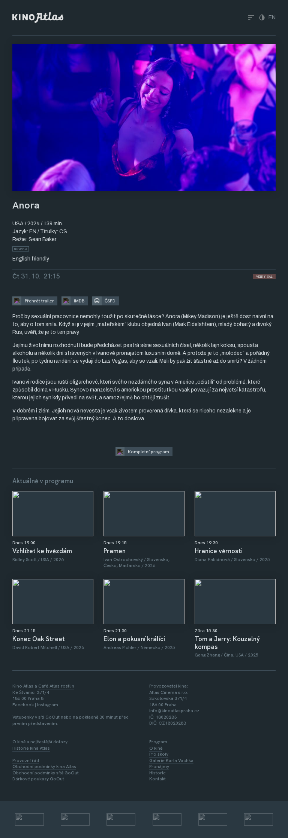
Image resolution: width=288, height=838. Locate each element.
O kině (155, 748)
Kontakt (157, 779)
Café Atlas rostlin (56, 686)
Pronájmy (159, 767)
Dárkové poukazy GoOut (38, 779)
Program (158, 742)
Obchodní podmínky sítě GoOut (45, 773)
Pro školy (158, 754)
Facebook (23, 705)
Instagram (47, 705)
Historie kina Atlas (31, 748)
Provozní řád (25, 761)
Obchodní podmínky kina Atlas (44, 767)
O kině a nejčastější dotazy (40, 742)
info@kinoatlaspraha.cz (174, 711)
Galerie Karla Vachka (171, 761)
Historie (157, 773)
